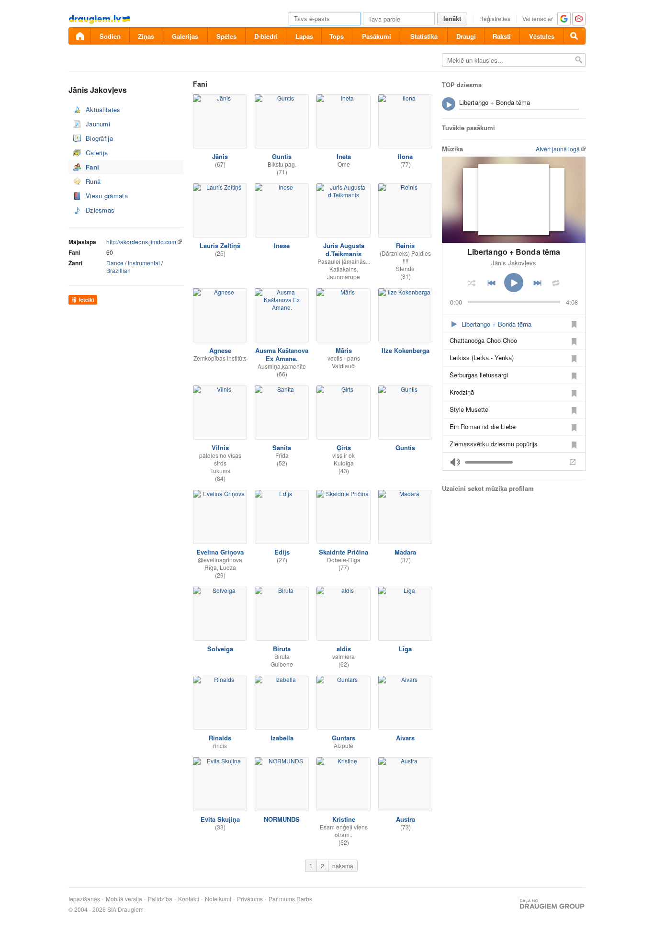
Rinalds (220, 737)
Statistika (424, 36)
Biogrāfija (99, 138)
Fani (92, 166)
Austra (405, 819)
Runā (93, 181)
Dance (115, 263)
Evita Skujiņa (220, 819)
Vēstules (541, 36)
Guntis (282, 156)
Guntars (343, 737)
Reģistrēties (494, 18)
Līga (405, 648)
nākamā (342, 866)
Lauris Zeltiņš (220, 245)
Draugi (466, 36)
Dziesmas (100, 210)
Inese (282, 245)
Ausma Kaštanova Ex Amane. (281, 354)
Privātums (250, 899)
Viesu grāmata (107, 195)
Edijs (282, 551)
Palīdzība (160, 899)
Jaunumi (98, 123)
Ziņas (146, 36)
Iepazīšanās (84, 899)
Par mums (282, 899)
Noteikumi (218, 899)
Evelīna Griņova (220, 551)
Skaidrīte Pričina (343, 551)
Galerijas (185, 36)
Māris (344, 350)
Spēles (226, 36)
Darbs (304, 899)
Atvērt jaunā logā (558, 149)
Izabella (282, 737)
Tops (336, 36)
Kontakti (188, 899)
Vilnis (220, 447)
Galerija (97, 152)
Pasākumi (376, 36)
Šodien (110, 36)
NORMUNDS (282, 819)
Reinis (405, 245)
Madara (405, 551)
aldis (344, 648)
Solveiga (220, 648)
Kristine (343, 819)
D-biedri (266, 36)
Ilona (405, 156)
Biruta (282, 648)
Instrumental (144, 263)
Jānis (220, 156)
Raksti (502, 36)
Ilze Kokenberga (405, 350)
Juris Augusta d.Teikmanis (343, 249)
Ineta (344, 156)
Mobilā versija (124, 899)
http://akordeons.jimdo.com (141, 242)
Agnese (220, 350)
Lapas (304, 36)
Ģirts (344, 447)
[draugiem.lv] (79, 36)
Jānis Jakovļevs (513, 262)
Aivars (405, 737)
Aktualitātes (103, 109)
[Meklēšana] (575, 36)
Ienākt (452, 18)
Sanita (281, 447)
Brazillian (118, 270)
